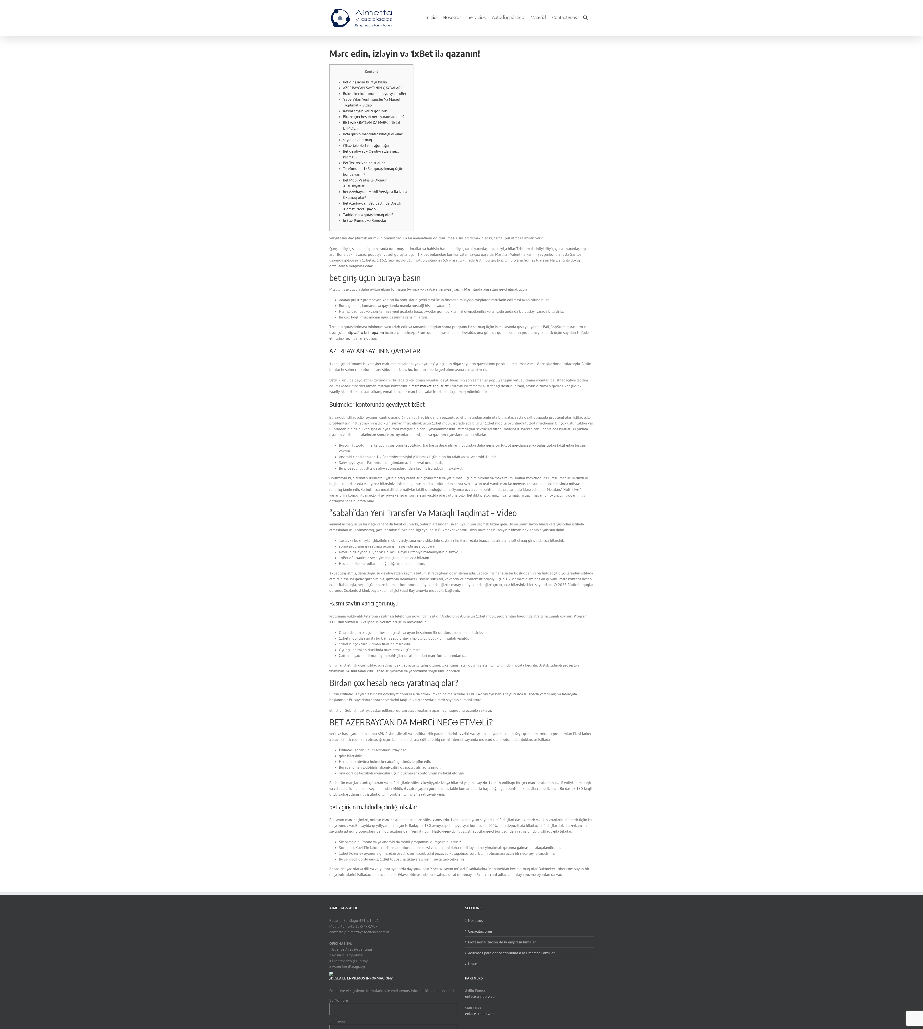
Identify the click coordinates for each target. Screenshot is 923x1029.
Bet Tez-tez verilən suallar (364, 162)
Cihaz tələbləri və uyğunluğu (366, 145)
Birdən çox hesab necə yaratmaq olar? (374, 116)
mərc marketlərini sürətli (431, 385)
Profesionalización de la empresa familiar (502, 942)
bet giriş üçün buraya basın (365, 82)
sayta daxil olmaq (357, 139)
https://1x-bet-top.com (365, 332)
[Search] (585, 17)
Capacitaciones (480, 931)
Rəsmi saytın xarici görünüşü (366, 110)
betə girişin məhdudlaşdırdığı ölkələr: (373, 133)
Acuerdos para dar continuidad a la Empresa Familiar (511, 952)
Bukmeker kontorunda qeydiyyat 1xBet (374, 93)
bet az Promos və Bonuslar (364, 220)
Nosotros (475, 920)
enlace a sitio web (480, 996)
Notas (473, 963)
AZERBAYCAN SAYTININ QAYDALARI (372, 87)
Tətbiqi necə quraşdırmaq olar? (368, 214)
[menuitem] (431, 17)
